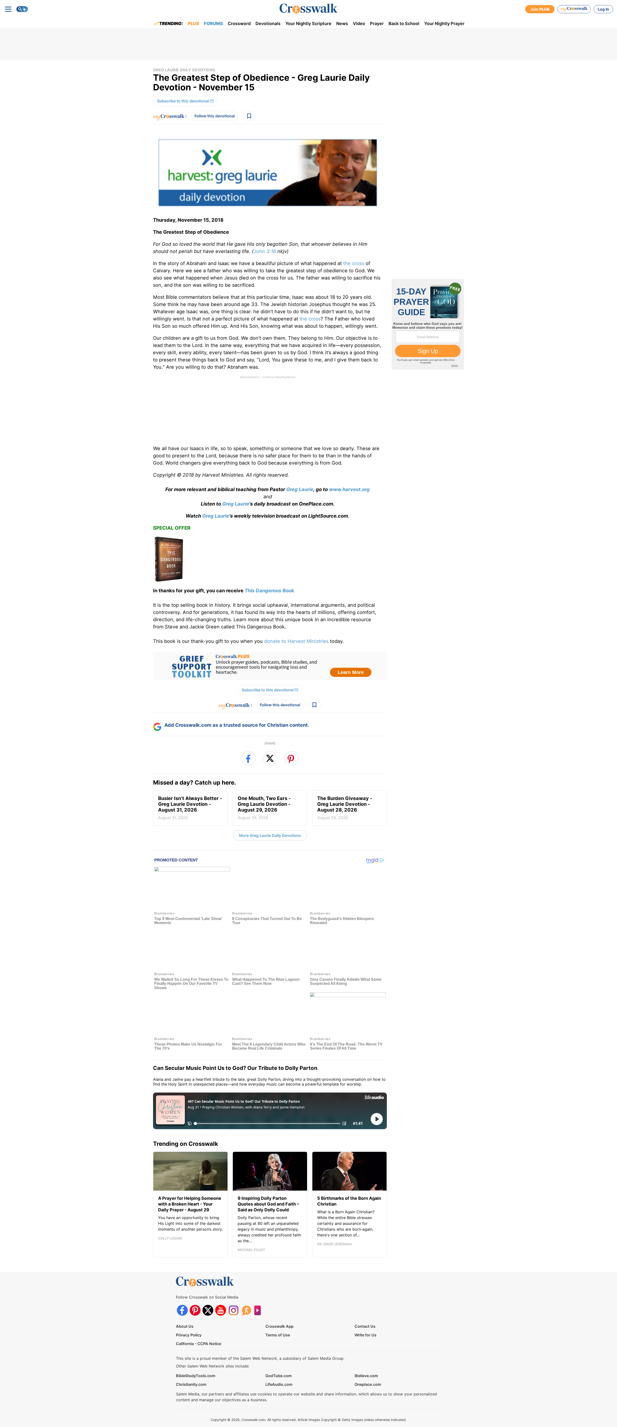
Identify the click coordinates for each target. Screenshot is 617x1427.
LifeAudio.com (278, 1384)
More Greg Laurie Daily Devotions (270, 835)
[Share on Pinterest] (291, 758)
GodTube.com (278, 1375)
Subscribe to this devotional (183, 101)
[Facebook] (182, 1310)
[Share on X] (270, 758)
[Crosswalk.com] (308, 8)
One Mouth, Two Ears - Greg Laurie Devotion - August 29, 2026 (264, 807)
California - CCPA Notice (198, 1343)
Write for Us (365, 1335)
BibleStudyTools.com (195, 1375)
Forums (213, 23)
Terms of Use (277, 1335)
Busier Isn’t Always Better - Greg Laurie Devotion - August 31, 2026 (190, 807)
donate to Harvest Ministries (296, 641)
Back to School (404, 23)
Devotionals (268, 23)
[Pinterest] (195, 1310)
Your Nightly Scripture (308, 23)
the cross (353, 263)
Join (540, 9)
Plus (193, 23)
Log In (603, 9)
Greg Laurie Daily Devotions (184, 69)
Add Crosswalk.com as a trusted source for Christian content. (236, 725)
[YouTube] (220, 1310)
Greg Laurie (299, 489)
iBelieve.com (366, 1375)
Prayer (377, 23)
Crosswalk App (279, 1326)
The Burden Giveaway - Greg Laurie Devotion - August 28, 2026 (344, 807)
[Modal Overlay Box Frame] (270, 666)
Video (359, 23)
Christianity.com (191, 1384)
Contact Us (365, 1326)
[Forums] (246, 1310)
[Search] (22, 9)
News (342, 23)
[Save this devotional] (249, 116)
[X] (207, 1310)
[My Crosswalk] (574, 9)
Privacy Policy (188, 1335)
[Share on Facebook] (248, 758)
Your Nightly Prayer (444, 23)
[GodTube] (259, 1310)
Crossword (239, 23)
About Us (185, 1326)
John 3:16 (265, 251)
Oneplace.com (368, 1384)
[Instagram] (233, 1310)
